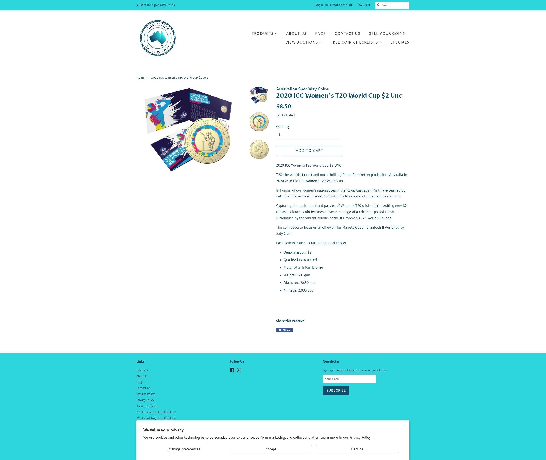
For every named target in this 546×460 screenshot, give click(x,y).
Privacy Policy (145, 400)
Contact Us (347, 33)
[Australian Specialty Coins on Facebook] (232, 371)
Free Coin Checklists (355, 42)
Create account (341, 5)
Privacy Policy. (360, 437)
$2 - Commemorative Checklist (156, 412)
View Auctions (302, 42)
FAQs (320, 33)
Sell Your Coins (387, 33)
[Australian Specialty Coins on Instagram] (239, 371)
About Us (296, 33)
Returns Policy (145, 394)
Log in (318, 5)
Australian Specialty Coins (155, 5)
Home (140, 78)
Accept (271, 449)
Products (263, 33)
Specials (400, 42)
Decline (357, 449)
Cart (367, 5)
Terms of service (146, 406)
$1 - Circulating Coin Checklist (156, 418)
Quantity (283, 126)
